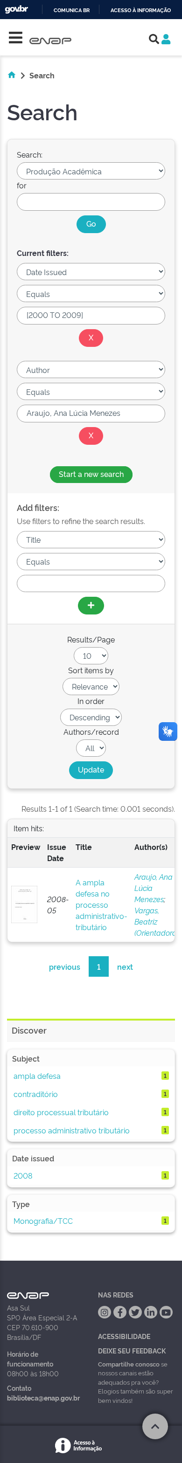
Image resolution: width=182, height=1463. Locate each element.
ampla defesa (37, 1075)
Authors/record (91, 731)
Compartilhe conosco (129, 1363)
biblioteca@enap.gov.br (43, 1397)
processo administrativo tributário (72, 1130)
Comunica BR (72, 10)
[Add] (91, 605)
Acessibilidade (124, 1336)
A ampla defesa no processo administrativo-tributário (101, 904)
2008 (23, 1175)
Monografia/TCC (43, 1220)
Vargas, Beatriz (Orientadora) (156, 921)
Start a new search (91, 474)
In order (91, 701)
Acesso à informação (141, 10)
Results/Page (91, 639)
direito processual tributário (61, 1112)
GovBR (16, 9)
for (22, 185)
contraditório (36, 1094)
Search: (29, 154)
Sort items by (91, 670)
